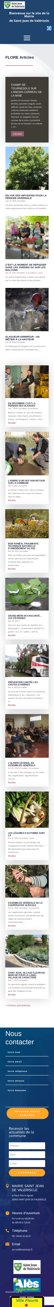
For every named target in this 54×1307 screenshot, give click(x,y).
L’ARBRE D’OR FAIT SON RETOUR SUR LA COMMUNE (26, 482)
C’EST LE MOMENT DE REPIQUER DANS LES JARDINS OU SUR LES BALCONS (25, 267)
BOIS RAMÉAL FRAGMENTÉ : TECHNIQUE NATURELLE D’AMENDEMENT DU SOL (24, 546)
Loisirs (40, 273)
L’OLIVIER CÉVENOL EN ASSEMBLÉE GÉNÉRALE (21, 764)
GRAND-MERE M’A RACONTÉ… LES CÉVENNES (25, 617)
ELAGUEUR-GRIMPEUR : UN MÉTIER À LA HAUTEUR (22, 338)
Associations (31, 273)
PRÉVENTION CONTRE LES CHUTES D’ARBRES (23, 683)
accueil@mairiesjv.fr (22, 1249)
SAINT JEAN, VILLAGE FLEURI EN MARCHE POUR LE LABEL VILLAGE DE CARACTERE (26, 975)
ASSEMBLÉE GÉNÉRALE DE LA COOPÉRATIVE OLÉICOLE (25, 904)
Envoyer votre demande (28, 1113)
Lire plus (17, 134)
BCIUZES (26, 1292)
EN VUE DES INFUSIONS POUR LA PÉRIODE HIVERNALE (26, 197)
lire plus (12, 423)
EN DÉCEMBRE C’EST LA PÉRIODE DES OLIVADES (21, 404)
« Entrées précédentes (17, 1005)
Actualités (22, 201)
